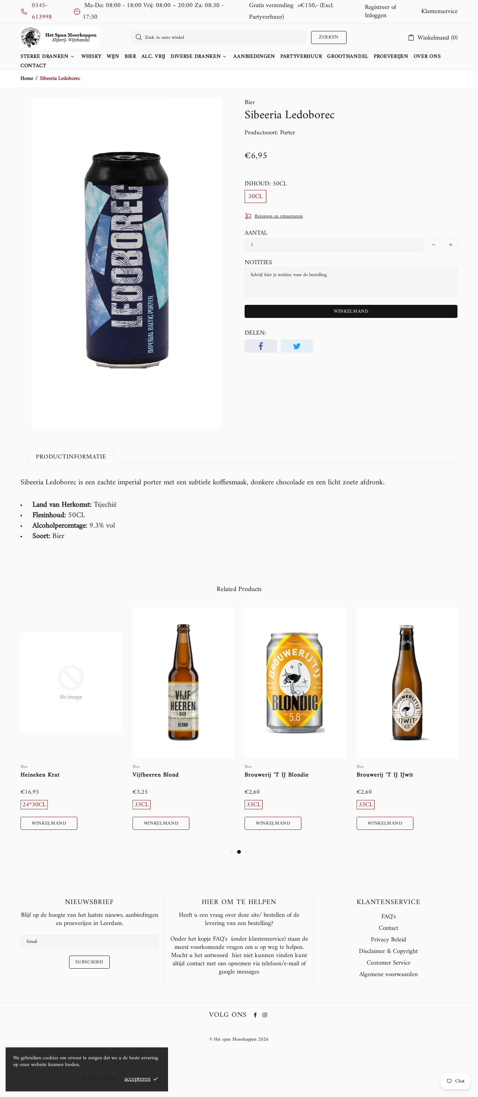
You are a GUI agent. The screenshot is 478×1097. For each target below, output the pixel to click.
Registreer (377, 7)
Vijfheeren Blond (156, 775)
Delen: (255, 333)
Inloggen (376, 16)
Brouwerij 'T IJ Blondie (277, 775)
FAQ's (388, 917)
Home (27, 79)
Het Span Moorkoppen (60, 37)
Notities (258, 263)
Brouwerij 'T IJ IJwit (385, 775)
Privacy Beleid (388, 940)
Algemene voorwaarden (388, 975)
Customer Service (388, 963)
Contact (388, 928)
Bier (250, 103)
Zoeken (329, 37)
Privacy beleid (99, 1079)
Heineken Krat (40, 775)
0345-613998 (42, 11)
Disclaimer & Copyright (388, 951)
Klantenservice (439, 11)
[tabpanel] (71, 727)
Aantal (256, 233)
